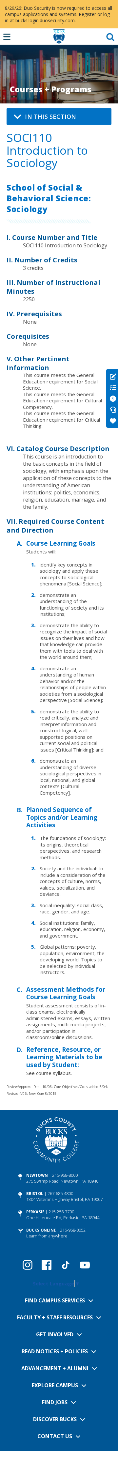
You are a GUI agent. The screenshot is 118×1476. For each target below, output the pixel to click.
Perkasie (35, 1211)
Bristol (34, 1193)
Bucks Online (41, 1230)
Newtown (37, 1175)
